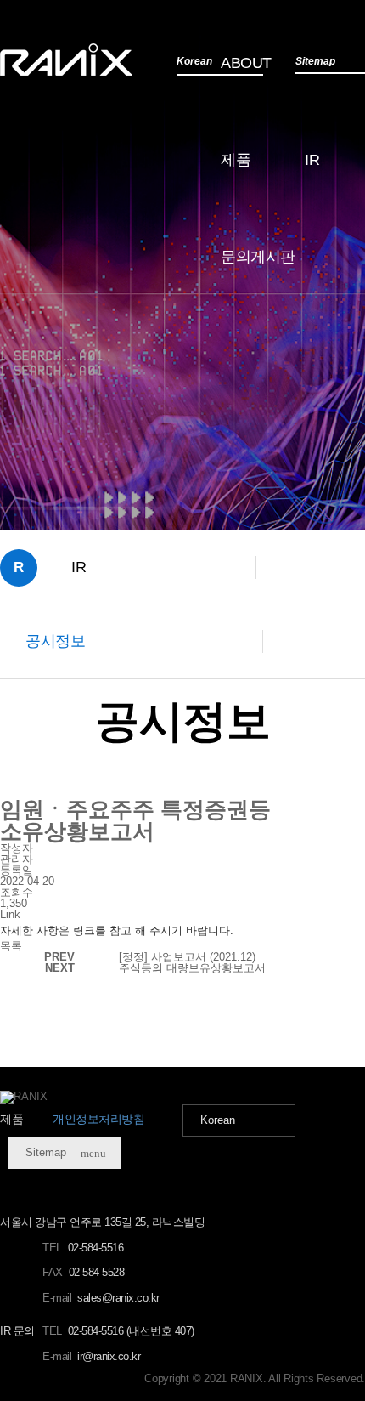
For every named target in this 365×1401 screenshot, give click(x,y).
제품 (235, 159)
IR (312, 159)
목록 (11, 945)
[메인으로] (66, 59)
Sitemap (65, 1153)
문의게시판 (258, 256)
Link (10, 914)
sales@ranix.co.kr (118, 1297)
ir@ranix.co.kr (108, 1356)
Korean (217, 1120)
